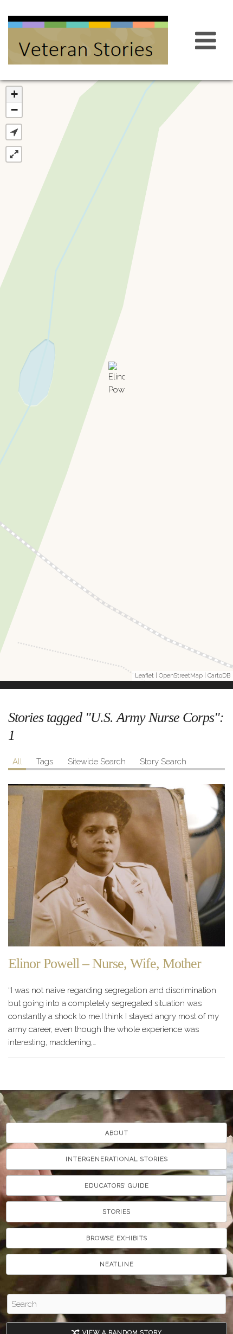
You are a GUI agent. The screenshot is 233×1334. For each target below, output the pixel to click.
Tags (44, 761)
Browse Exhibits (116, 1238)
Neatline (117, 1264)
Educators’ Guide (117, 1185)
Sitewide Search (97, 761)
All (17, 761)
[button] (13, 132)
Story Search (163, 761)
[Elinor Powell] (116, 380)
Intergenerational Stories (117, 1159)
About (116, 1133)
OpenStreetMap (181, 675)
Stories (117, 1211)
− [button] (14, 110)
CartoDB (219, 675)
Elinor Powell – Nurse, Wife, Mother (104, 963)
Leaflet (144, 675)
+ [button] (14, 94)
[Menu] (206, 40)
